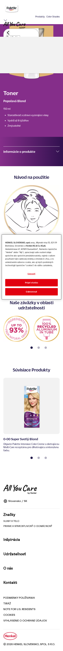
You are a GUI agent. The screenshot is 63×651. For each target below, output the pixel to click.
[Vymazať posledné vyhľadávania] (8, 57)
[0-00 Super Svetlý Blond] (31, 415)
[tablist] (31, 348)
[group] (31, 335)
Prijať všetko (31, 283)
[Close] (8, 33)
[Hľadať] (12, 71)
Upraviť (31, 274)
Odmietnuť (31, 292)
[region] (31, 267)
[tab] (31, 347)
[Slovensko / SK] (58, 63)
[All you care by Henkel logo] (14, 25)
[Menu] (5, 20)
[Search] (12, 57)
